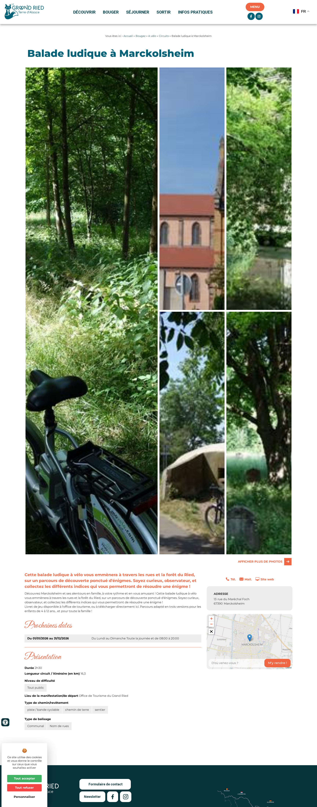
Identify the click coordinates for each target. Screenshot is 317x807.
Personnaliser (24, 797)
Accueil (128, 36)
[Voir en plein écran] (211, 631)
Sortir (163, 12)
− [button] (211, 624)
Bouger (111, 12)
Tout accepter (24, 778)
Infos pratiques (195, 12)
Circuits (164, 36)
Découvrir (84, 12)
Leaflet (288, 667)
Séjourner (137, 12)
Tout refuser (24, 787)
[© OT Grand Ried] (191, 189)
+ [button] (211, 618)
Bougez (140, 36)
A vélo (152, 36)
